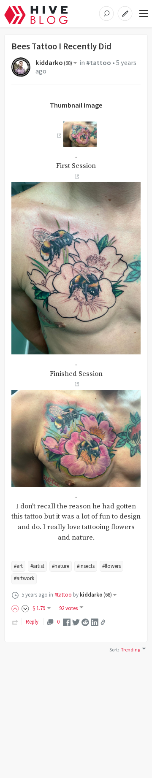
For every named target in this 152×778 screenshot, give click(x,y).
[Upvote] (16, 608)
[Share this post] (103, 622)
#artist (37, 566)
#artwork (24, 578)
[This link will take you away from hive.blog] (58, 136)
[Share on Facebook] (67, 621)
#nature (60, 566)
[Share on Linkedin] (94, 621)
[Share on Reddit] (85, 621)
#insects (86, 566)
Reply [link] (32, 621)
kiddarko (53, 62)
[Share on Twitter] (76, 621)
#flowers (111, 566)
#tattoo (98, 62)
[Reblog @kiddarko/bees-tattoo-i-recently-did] (15, 621)
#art (18, 566)
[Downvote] (25, 608)
